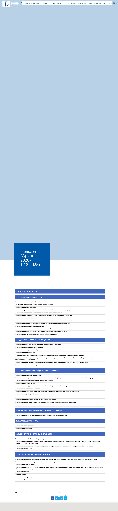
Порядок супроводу (20, 474)
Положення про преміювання (23, 428)
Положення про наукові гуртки (24, 425)
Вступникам (36, 3)
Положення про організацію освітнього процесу (28, 375)
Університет (26, 3)
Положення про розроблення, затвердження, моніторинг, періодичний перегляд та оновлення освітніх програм (47, 391)
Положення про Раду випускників (25, 479)
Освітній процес (56, 3)
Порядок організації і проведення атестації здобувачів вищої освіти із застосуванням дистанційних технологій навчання (49, 355)
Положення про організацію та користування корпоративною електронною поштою (39, 462)
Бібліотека (92, 3)
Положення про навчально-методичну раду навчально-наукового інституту (37, 404)
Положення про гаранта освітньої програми (27, 388)
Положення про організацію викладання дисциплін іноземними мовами (35, 399)
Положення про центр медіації (23, 448)
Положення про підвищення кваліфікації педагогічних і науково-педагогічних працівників (41, 415)
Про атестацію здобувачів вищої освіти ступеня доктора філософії (34, 304)
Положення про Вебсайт (22, 471)
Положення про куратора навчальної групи (27, 349)
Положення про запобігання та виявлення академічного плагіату (34, 380)
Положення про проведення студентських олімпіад (29, 326)
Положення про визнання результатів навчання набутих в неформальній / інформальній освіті (42, 323)
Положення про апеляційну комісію (25, 307)
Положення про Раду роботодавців (25, 477)
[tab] (60, 302)
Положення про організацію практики (26, 318)
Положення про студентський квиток (26, 464)
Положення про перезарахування (24, 396)
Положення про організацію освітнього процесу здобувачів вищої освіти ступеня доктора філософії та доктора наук (48, 320)
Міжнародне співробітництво (79, 3)
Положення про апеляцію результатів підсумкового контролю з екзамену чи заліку (39, 312)
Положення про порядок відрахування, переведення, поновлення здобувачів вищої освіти (41, 331)
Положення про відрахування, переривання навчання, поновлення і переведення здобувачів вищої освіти (45, 402)
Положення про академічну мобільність (26, 394)
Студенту (46, 3)
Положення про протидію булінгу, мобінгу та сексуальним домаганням (35, 439)
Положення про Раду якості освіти (25, 383)
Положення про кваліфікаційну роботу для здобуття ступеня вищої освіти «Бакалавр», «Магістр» (43, 315)
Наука (65, 3)
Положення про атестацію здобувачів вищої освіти (29, 302)
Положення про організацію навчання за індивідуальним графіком (34, 328)
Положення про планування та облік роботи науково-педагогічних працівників (38, 344)
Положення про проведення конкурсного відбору (29, 347)
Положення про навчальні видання (25, 352)
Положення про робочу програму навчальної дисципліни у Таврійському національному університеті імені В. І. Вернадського (51, 362)
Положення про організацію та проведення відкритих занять (32, 365)
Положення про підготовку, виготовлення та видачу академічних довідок (36, 334)
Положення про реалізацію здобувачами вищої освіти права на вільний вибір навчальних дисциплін (44, 310)
